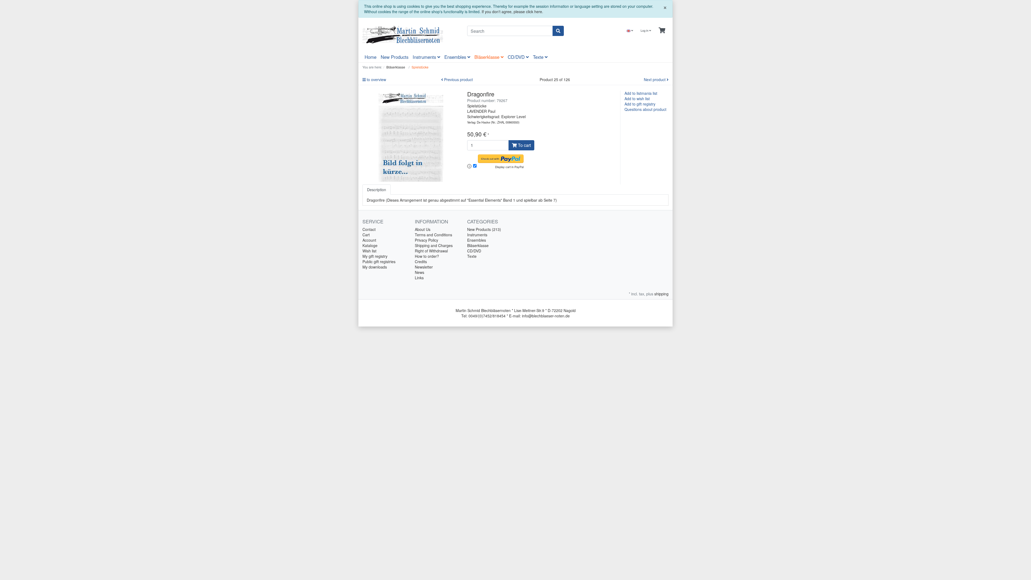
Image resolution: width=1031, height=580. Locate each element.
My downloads (374, 267)
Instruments (425, 57)
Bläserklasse (487, 57)
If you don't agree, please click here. (512, 11)
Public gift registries (378, 261)
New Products (394, 57)
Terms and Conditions (433, 234)
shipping (661, 293)
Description (376, 189)
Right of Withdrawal (431, 250)
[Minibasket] (662, 30)
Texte (539, 57)
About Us (422, 229)
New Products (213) (484, 229)
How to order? (427, 256)
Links (419, 277)
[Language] (629, 30)
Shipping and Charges (434, 245)
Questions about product (645, 109)
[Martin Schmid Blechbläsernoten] (410, 35)
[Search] (558, 31)
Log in (645, 30)
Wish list (369, 250)
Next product (655, 79)
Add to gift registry (640, 104)
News (419, 272)
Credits (421, 261)
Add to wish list (637, 98)
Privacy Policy (426, 240)
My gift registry (374, 256)
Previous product (458, 79)
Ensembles (455, 57)
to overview (376, 79)
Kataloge (369, 245)
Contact (369, 229)
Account (369, 240)
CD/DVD (517, 57)
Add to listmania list (641, 93)
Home (370, 57)
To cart (524, 145)
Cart (366, 234)
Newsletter (424, 267)
